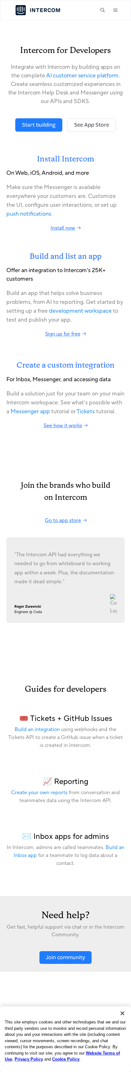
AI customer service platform (82, 75)
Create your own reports (39, 792)
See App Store (91, 125)
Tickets (86, 411)
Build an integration (37, 729)
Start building (39, 125)
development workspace (80, 311)
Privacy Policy (29, 1059)
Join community (65, 957)
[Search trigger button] (103, 10)
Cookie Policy (65, 1059)
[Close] (122, 1013)
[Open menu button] (115, 10)
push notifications (28, 214)
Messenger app (30, 411)
